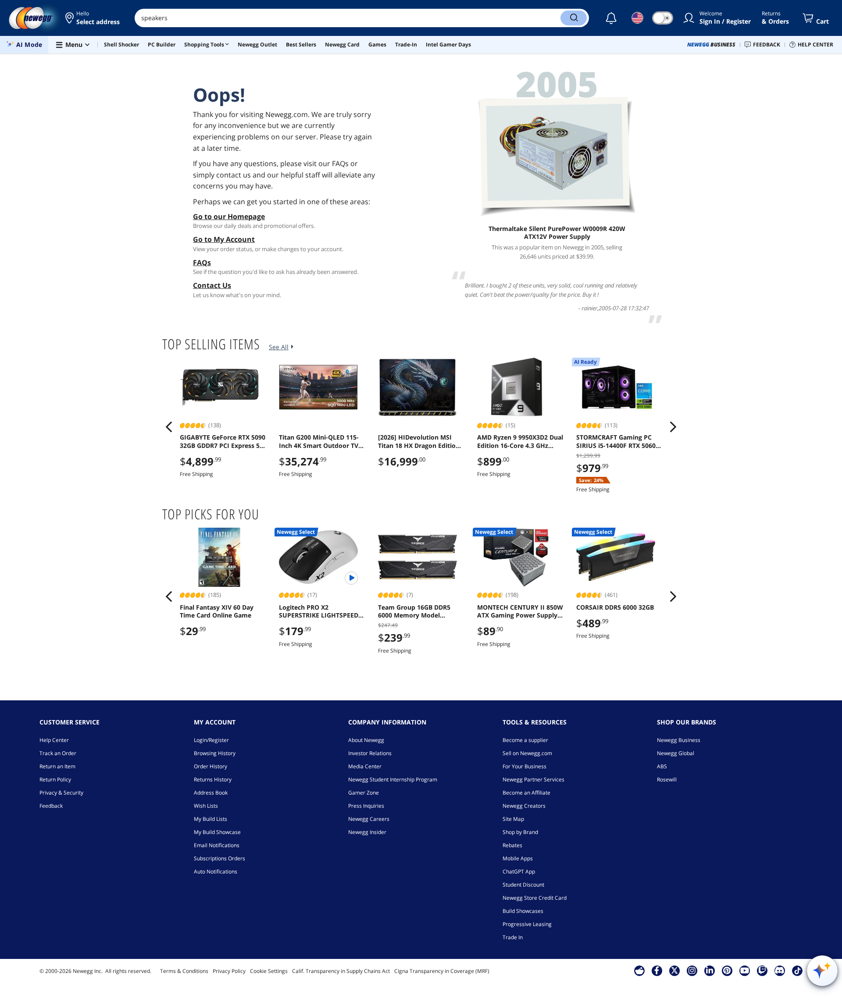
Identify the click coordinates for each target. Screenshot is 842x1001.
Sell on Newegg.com (527, 753)
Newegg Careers (368, 819)
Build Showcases (523, 911)
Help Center (54, 740)
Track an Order (57, 753)
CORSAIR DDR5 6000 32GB (615, 607)
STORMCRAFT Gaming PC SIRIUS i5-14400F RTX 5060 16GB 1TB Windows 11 (616, 441)
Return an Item (57, 766)
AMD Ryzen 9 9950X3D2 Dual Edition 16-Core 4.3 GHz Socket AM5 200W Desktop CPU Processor (520, 441)
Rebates (512, 845)
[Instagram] (692, 970)
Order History (210, 766)
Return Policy (55, 779)
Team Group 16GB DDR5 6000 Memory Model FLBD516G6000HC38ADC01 (418, 611)
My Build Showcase (217, 832)
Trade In (513, 937)
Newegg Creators (524, 805)
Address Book (211, 792)
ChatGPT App (519, 871)
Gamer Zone (363, 792)
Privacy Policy (229, 971)
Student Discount (523, 884)
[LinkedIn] (709, 970)
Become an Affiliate (526, 792)
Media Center (365, 766)
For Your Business (524, 766)
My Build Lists (210, 819)
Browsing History (214, 753)
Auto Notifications (215, 871)
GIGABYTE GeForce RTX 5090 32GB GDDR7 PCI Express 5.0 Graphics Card (222, 441)
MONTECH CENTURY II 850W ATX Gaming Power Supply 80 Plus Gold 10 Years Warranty (520, 611)
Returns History (213, 779)
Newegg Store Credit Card (535, 898)
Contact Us (212, 285)
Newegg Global (675, 753)
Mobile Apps (518, 858)
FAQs (202, 262)
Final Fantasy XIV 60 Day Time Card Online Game (216, 611)
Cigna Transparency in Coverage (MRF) (441, 971)
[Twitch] (762, 970)
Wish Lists (206, 805)
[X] (674, 970)
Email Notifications (216, 845)
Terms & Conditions (184, 971)
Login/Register (211, 740)
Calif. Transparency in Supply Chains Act (341, 971)
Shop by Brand (520, 832)
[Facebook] (656, 970)
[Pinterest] (727, 970)
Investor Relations (370, 753)
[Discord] (779, 970)
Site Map (513, 819)
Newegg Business (678, 740)
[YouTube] (744, 970)
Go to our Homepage (229, 216)
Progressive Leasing (527, 924)
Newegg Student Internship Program (392, 779)
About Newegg (366, 740)
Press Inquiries (366, 805)
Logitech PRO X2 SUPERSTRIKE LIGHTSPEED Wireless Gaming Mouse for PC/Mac (320, 611)
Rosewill (667, 779)
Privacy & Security (61, 792)
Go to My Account (224, 239)
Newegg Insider (367, 832)
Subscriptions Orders (219, 858)
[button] (93, 18)
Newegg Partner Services (533, 779)
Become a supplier (525, 740)
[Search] (573, 18)
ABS (662, 766)
